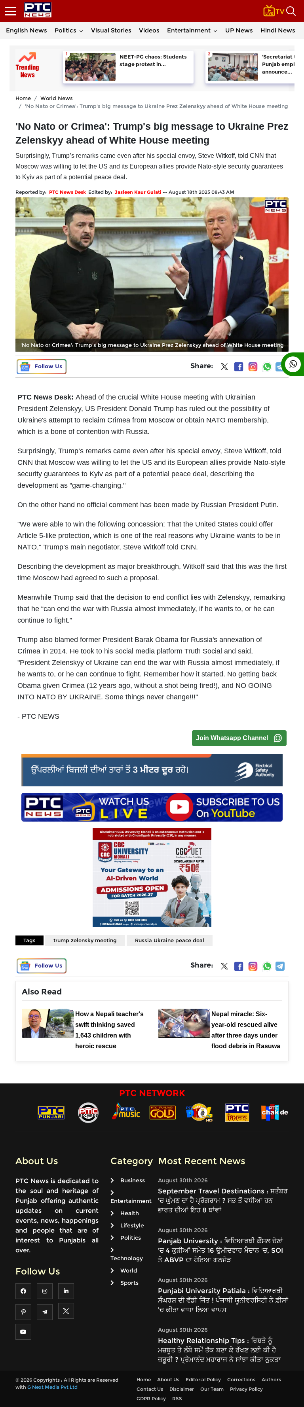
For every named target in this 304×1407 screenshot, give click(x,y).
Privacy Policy (246, 1389)
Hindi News (277, 30)
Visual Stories (111, 30)
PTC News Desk (67, 192)
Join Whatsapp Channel (232, 738)
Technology (126, 1258)
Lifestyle (132, 1225)
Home (23, 98)
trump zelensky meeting (85, 940)
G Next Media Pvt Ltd (52, 1387)
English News (26, 30)
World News (56, 98)
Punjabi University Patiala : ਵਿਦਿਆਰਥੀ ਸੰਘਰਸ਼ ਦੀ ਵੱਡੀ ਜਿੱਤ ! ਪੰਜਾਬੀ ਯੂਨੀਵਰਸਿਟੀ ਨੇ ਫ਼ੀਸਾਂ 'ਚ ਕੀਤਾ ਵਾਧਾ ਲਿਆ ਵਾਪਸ (223, 1300)
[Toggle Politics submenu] (81, 30)
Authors (271, 1379)
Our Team (212, 1389)
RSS (177, 1398)
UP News (239, 30)
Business (132, 1180)
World (128, 1270)
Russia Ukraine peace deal (169, 940)
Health (129, 1213)
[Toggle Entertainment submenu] (215, 30)
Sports (129, 1282)
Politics (65, 30)
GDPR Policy (151, 1398)
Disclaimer (181, 1389)
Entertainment (189, 30)
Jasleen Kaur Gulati (138, 192)
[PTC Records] (88, 1112)
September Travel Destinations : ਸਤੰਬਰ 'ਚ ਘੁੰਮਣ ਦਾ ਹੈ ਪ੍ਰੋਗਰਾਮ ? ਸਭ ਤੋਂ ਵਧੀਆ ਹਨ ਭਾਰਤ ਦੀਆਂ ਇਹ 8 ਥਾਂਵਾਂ (223, 1200)
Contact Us (150, 1389)
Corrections (241, 1379)
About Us (168, 1379)
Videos (149, 30)
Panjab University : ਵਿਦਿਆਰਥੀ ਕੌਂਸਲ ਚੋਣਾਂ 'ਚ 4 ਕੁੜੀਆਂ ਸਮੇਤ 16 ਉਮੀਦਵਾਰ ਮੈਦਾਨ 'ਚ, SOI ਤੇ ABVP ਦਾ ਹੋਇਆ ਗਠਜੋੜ (220, 1250)
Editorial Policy (203, 1379)
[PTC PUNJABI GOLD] (163, 1112)
